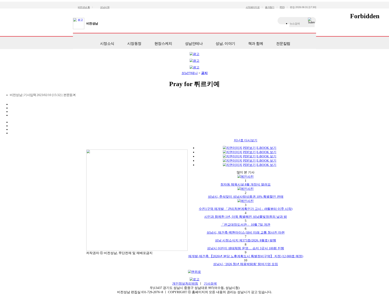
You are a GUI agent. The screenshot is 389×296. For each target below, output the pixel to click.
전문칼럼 (283, 44)
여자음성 (87, 96)
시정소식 (107, 44)
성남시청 (104, 7)
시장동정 (134, 44)
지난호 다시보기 (245, 140)
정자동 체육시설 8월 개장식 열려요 (245, 184)
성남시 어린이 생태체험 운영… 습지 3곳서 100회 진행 (245, 248)
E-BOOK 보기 (266, 148)
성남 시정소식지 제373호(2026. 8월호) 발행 (245, 240)
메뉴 (78, 42)
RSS (282, 7)
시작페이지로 (253, 7)
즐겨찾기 (269, 7)
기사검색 (210, 283)
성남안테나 (194, 44)
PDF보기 (249, 148)
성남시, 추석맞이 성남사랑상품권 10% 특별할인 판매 (245, 196)
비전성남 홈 (84, 7)
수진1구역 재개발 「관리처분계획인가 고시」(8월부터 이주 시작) (245, 209)
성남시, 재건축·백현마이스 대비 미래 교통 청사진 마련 (246, 232)
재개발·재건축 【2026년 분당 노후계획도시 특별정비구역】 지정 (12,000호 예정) (245, 256)
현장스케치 (163, 44)
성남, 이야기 (225, 44)
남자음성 (80, 96)
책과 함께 (255, 44)
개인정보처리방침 (185, 283)
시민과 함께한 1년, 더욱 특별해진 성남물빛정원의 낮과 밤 (245, 216)
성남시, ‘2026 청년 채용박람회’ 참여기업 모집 (245, 264)
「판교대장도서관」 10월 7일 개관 (245, 224)
